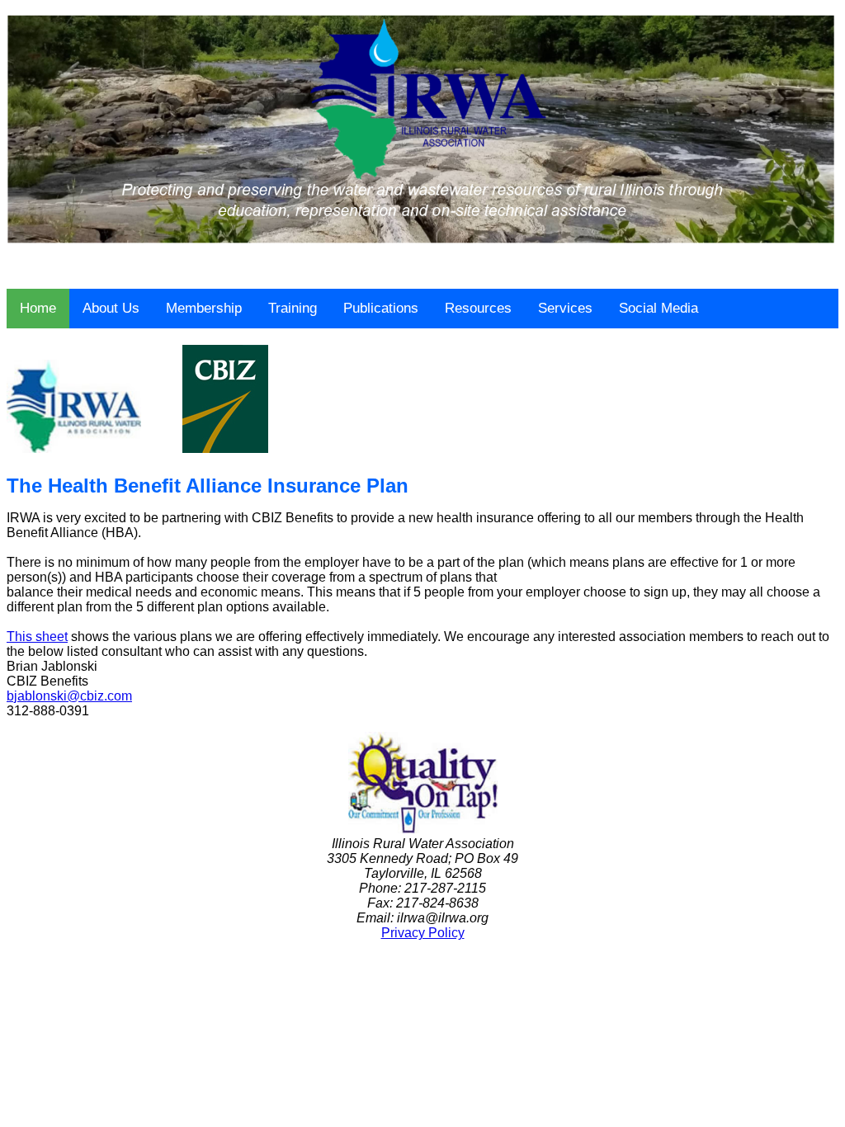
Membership (204, 308)
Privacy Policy (423, 933)
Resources (478, 308)
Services (565, 308)
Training (292, 308)
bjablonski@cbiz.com (69, 696)
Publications (380, 308)
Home (38, 308)
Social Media (658, 308)
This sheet (37, 637)
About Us (111, 308)
